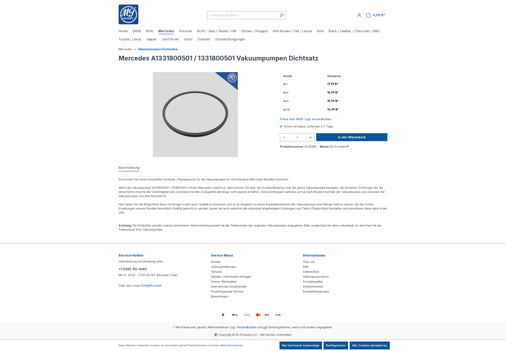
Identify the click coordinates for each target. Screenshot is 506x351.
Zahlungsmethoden (223, 266)
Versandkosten (246, 327)
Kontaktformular (151, 285)
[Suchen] (281, 15)
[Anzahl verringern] (284, 137)
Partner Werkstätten (224, 281)
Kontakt (216, 261)
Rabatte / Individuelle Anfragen (231, 276)
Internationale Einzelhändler (229, 286)
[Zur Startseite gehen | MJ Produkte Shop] (128, 14)
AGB (306, 266)
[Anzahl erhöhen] (311, 137)
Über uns (309, 261)
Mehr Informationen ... (232, 345)
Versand (216, 271)
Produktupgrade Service (227, 291)
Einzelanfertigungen (316, 291)
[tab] (129, 167)
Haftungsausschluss (316, 276)
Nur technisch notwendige (300, 345)
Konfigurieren (336, 345)
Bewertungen (219, 296)
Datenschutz (311, 271)
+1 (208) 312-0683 (133, 269)
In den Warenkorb (352, 137)
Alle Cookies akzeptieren (369, 345)
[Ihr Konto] (359, 15)
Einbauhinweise (313, 286)
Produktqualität (313, 281)
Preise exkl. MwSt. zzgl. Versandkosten (305, 119)
